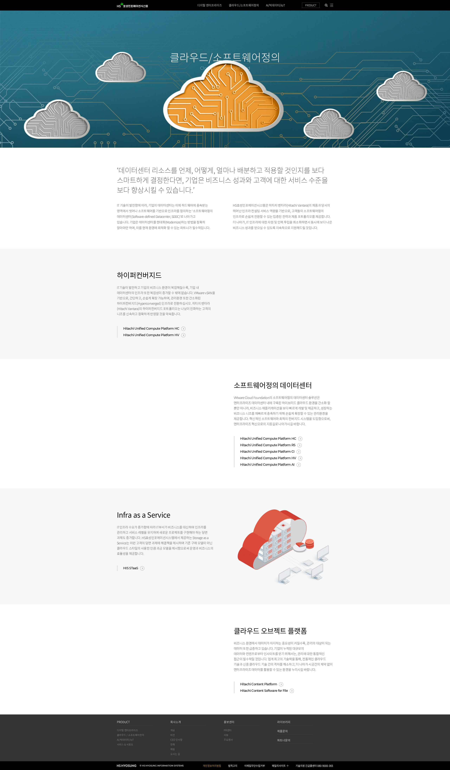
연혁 (172, 744)
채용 (172, 749)
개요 (172, 730)
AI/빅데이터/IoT (275, 5)
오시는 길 (175, 754)
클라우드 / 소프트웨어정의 (130, 735)
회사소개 (175, 722)
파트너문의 (283, 740)
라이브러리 (283, 722)
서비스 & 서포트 (125, 744)
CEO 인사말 (176, 739)
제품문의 (282, 731)
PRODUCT (310, 5)
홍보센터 (229, 722)
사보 (226, 735)
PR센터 (228, 730)
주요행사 (228, 739)
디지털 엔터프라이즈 (209, 5)
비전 (172, 735)
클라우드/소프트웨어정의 (244, 5)
